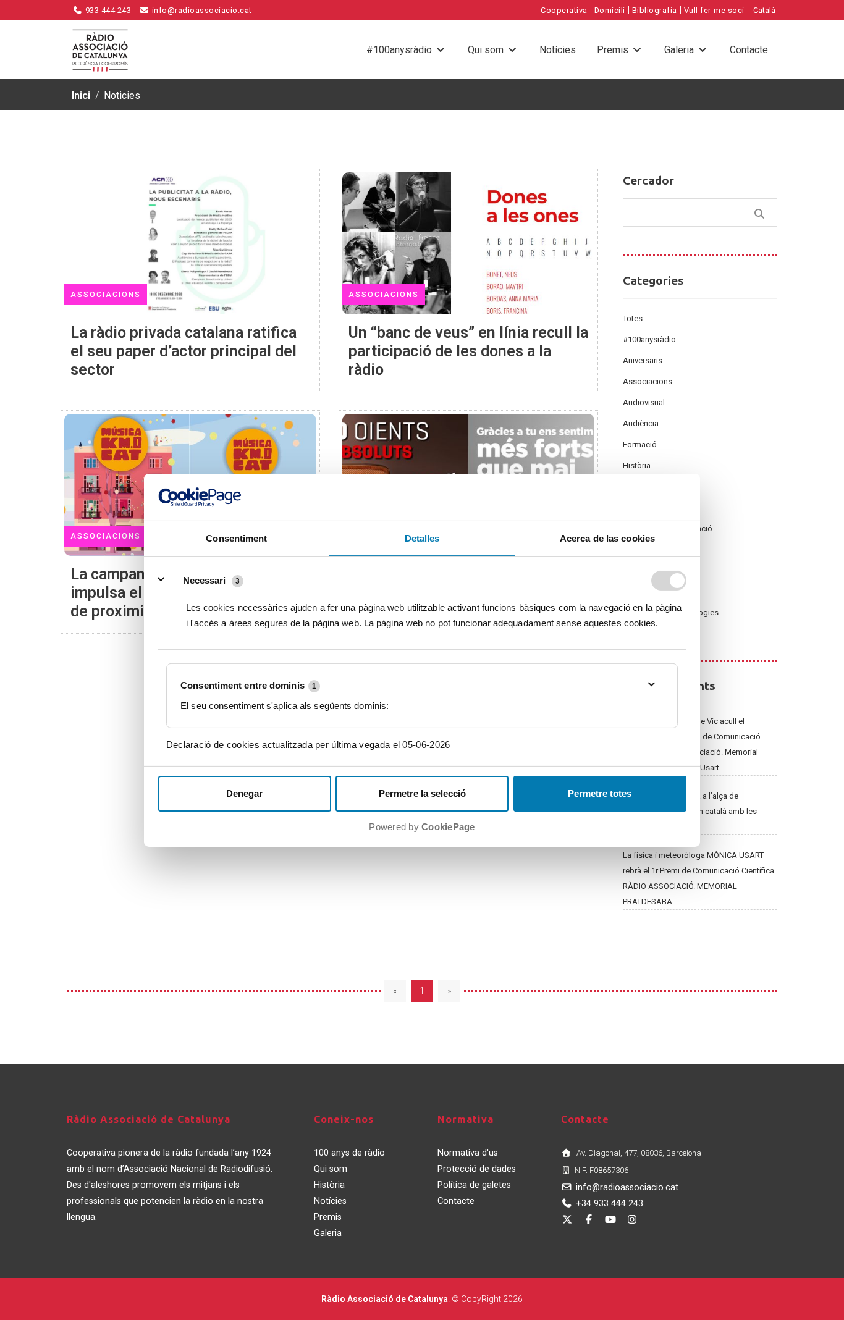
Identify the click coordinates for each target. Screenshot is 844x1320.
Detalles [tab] (422, 538)
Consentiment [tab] (236, 538)
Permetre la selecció (422, 793)
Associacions (647, 381)
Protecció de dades (476, 1169)
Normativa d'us (467, 1153)
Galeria (680, 50)
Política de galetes (474, 1185)
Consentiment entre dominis (248, 685)
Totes (633, 318)
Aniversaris (642, 360)
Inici (81, 95)
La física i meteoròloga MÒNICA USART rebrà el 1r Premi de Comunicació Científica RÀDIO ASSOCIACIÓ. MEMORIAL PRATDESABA (698, 878)
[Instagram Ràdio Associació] (632, 1219)
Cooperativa (564, 10)
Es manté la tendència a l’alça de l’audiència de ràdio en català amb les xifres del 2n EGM (690, 811)
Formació (640, 444)
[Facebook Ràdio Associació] (589, 1219)
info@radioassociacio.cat (201, 10)
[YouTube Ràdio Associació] (610, 1219)
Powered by (422, 827)
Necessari (204, 579)
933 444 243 (107, 10)
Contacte (749, 50)
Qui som (487, 50)
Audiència (641, 423)
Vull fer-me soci (714, 10)
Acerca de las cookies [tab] (607, 538)
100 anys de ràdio (349, 1153)
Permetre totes (599, 793)
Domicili (609, 10)
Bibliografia (654, 10)
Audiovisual (644, 402)
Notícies (557, 50)
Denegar (244, 793)
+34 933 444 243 (609, 1203)
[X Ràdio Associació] (567, 1219)
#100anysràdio (400, 50)
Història (637, 465)
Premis (614, 50)
